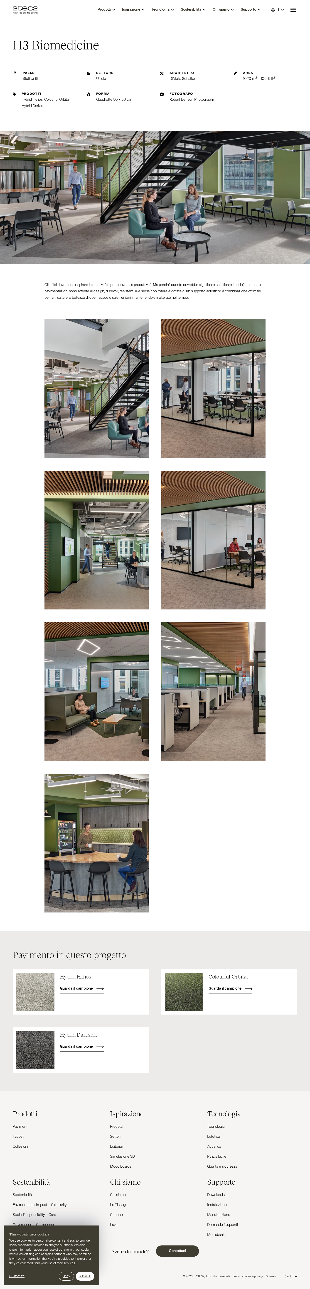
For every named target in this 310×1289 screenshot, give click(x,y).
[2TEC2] (26, 9)
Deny (66, 1276)
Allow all (85, 1276)
